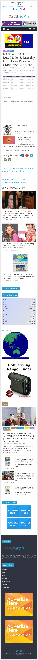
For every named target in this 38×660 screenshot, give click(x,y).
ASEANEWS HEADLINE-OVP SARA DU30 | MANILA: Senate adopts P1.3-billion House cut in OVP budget (18, 246)
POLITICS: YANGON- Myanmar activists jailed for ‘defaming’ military (18, 169)
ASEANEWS (7, 428)
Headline (4, 569)
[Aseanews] (4, 29)
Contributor (20, 68)
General (14, 428)
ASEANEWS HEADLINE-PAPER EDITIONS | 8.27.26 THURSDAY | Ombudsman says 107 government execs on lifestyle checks (25, 462)
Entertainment (6, 581)
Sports (4, 575)
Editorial (4, 572)
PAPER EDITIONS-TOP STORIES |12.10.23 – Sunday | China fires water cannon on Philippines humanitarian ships (18, 276)
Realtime (12, 358)
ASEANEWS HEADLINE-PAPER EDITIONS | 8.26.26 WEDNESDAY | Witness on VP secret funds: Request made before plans (25, 490)
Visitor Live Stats (7, 330)
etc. (7, 70)
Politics (8, 430)
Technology (5, 587)
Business (4, 584)
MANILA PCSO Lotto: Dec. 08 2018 (17, 70)
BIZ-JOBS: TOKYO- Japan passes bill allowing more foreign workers (15, 180)
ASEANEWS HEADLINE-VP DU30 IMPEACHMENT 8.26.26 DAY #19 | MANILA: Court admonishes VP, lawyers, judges (19, 437)
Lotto (11, 50)
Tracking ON (18, 358)
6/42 (4, 70)
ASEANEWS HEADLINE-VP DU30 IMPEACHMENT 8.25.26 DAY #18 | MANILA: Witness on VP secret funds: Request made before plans (24, 476)
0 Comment (29, 68)
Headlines (20, 428)
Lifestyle (6, 50)
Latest (27, 428)
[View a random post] (34, 29)
